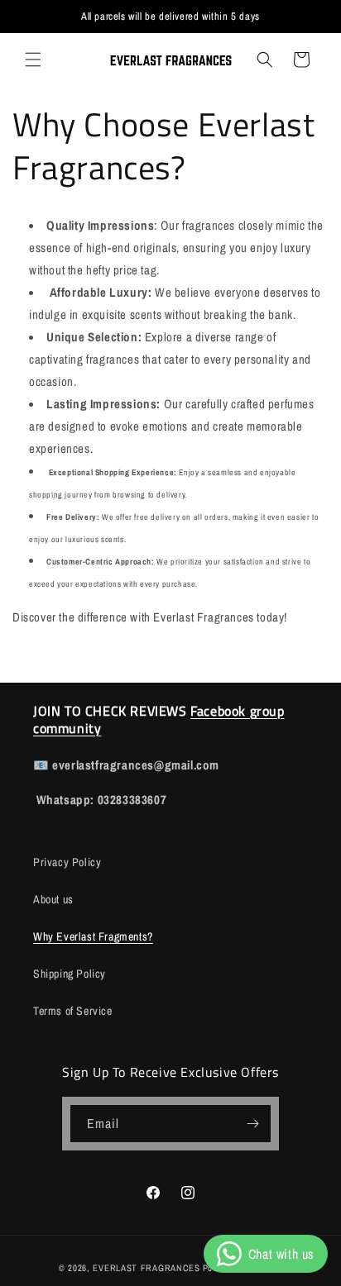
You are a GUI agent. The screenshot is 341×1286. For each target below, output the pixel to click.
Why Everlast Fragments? (93, 936)
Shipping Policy (69, 973)
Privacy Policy (67, 862)
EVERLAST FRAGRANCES (146, 1268)
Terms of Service (73, 1010)
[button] (33, 59)
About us (53, 899)
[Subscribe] (252, 1123)
